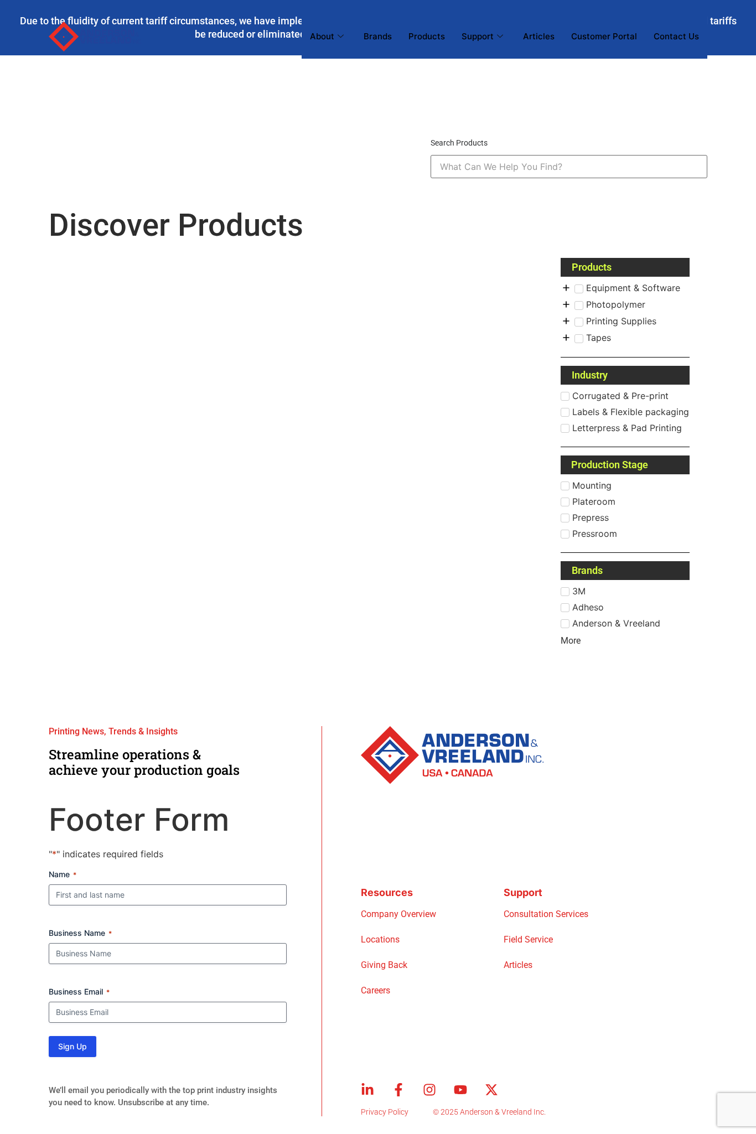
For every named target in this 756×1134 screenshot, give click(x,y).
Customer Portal (604, 36)
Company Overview (398, 914)
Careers (375, 990)
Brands (378, 36)
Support (478, 36)
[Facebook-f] (398, 1089)
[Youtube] (460, 1089)
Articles (539, 36)
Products (426, 36)
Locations (380, 939)
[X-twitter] (491, 1089)
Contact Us (676, 36)
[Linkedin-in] (367, 1089)
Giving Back (384, 965)
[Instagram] (429, 1089)
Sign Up (72, 1046)
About (322, 36)
